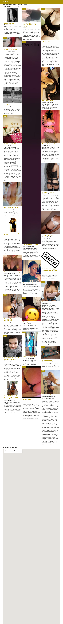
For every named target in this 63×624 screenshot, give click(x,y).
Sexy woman (27, 399)
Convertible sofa (47, 360)
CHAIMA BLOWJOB (48, 101)
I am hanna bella (47, 395)
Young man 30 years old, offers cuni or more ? (11, 358)
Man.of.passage (9, 23)
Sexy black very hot (48, 302)
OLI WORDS (5, 1)
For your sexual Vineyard (30, 244)
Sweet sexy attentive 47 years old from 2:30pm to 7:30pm (30, 24)
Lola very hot (46, 41)
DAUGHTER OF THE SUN (49, 143)
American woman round (11, 207)
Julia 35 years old (47, 235)
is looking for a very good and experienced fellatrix (50, 269)
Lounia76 (7, 104)
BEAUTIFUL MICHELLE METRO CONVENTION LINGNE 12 (11, 397)
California (19, 4)
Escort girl (26, 322)
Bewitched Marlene (48, 192)
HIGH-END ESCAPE (10, 143)
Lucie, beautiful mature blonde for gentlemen (11, 48)
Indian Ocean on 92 (29, 357)
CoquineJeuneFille (28, 283)
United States (13, 4)
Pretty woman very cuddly (12, 272)
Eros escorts (6, 4)
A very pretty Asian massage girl (10, 319)
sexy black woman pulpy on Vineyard (12, 233)
